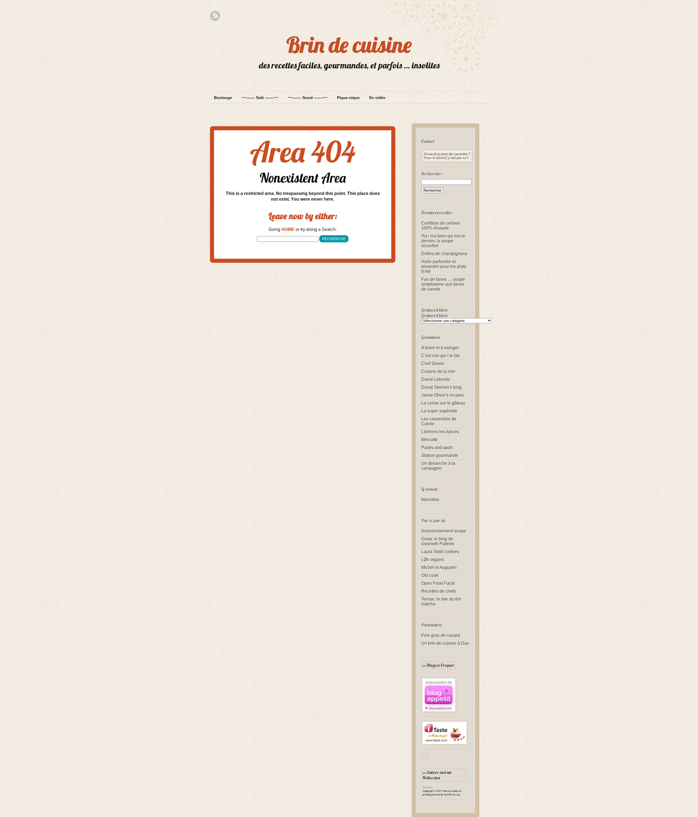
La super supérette (439, 411)
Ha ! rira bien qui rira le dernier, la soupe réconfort (443, 241)
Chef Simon (432, 363)
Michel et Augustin (439, 567)
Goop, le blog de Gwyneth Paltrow (437, 541)
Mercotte (429, 439)
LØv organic (433, 559)
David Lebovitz (435, 379)
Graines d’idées (434, 315)
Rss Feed (215, 16)
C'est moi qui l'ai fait (440, 355)
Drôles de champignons (444, 253)
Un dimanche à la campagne (438, 466)
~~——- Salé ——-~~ (260, 97)
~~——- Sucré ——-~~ (307, 97)
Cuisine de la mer (438, 371)
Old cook (429, 575)
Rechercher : (432, 173)
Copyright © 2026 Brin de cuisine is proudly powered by (442, 792)
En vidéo (377, 97)
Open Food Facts (438, 583)
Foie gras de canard (440, 635)
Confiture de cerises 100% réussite (440, 225)
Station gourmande (439, 455)
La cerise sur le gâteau (443, 403)
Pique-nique (348, 97)
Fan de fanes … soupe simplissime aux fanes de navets (443, 284)
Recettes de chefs (438, 591)
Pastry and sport (437, 447)
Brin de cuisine (349, 44)
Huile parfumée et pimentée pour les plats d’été (443, 266)
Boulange (223, 97)
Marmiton (430, 499)
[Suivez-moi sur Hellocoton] (445, 777)
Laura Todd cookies (440, 551)
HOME (287, 229)
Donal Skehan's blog (441, 387)
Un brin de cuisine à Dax (445, 643)
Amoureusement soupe (443, 531)
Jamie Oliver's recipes (442, 395)
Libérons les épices (440, 431)
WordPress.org (452, 794)
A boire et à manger (440, 347)
